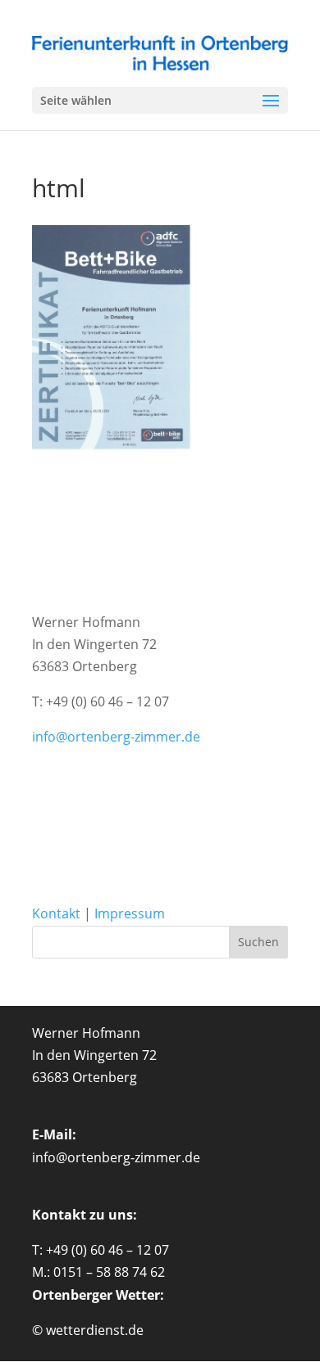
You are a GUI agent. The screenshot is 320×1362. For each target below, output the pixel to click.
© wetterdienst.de (88, 1330)
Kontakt (58, 913)
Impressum (129, 913)
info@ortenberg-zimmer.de (116, 737)
